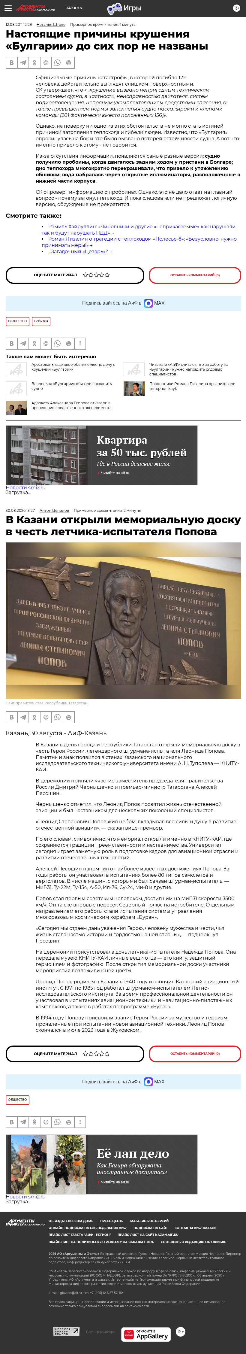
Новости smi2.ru (26, 487)
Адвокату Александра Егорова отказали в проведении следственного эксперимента (72, 405)
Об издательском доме (71, 1221)
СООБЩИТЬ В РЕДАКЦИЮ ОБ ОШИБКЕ (193, 1242)
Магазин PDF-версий (149, 1221)
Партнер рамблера (100, 1332)
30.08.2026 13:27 (20, 510)
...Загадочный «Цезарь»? (78, 251)
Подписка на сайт (151, 1228)
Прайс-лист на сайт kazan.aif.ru (148, 1235)
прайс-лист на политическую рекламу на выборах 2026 (101, 1242)
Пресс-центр (111, 1221)
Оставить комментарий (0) (195, 275)
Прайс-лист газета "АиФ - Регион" (80, 1235)
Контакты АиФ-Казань (195, 1228)
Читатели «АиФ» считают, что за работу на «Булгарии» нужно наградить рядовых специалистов (188, 369)
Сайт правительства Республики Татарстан (46, 703)
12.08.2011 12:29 (19, 24)
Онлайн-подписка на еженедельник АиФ (88, 1228)
